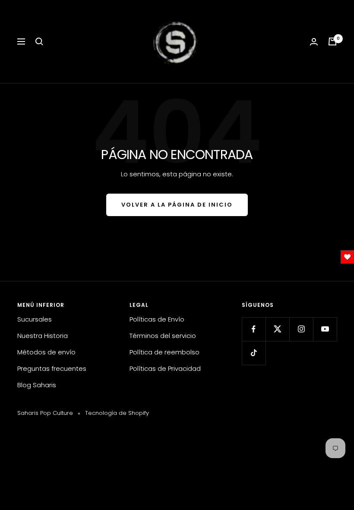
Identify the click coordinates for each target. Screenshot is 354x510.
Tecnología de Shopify (117, 413)
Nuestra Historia (42, 335)
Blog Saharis (36, 384)
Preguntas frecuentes (51, 368)
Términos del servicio (163, 335)
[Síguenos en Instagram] (301, 329)
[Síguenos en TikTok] (254, 353)
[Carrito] (332, 41)
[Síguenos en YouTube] (325, 329)
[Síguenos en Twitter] (277, 329)
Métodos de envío (46, 352)
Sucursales (34, 319)
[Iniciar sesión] (314, 41)
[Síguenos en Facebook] (254, 329)
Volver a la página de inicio (177, 205)
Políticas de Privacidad (165, 368)
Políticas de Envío (157, 319)
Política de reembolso (164, 352)
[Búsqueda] (39, 41)
